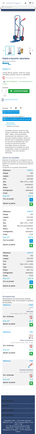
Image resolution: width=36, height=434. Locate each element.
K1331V (30, 253)
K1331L (30, 170)
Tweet (16, 108)
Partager (11, 108)
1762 (31, 361)
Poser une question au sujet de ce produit (17, 119)
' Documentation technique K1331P (15, 78)
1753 (31, 332)
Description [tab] (10, 123)
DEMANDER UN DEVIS (11, 112)
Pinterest (21, 108)
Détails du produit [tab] (13, 126)
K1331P (30, 211)
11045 (30, 305)
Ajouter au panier (19, 91)
